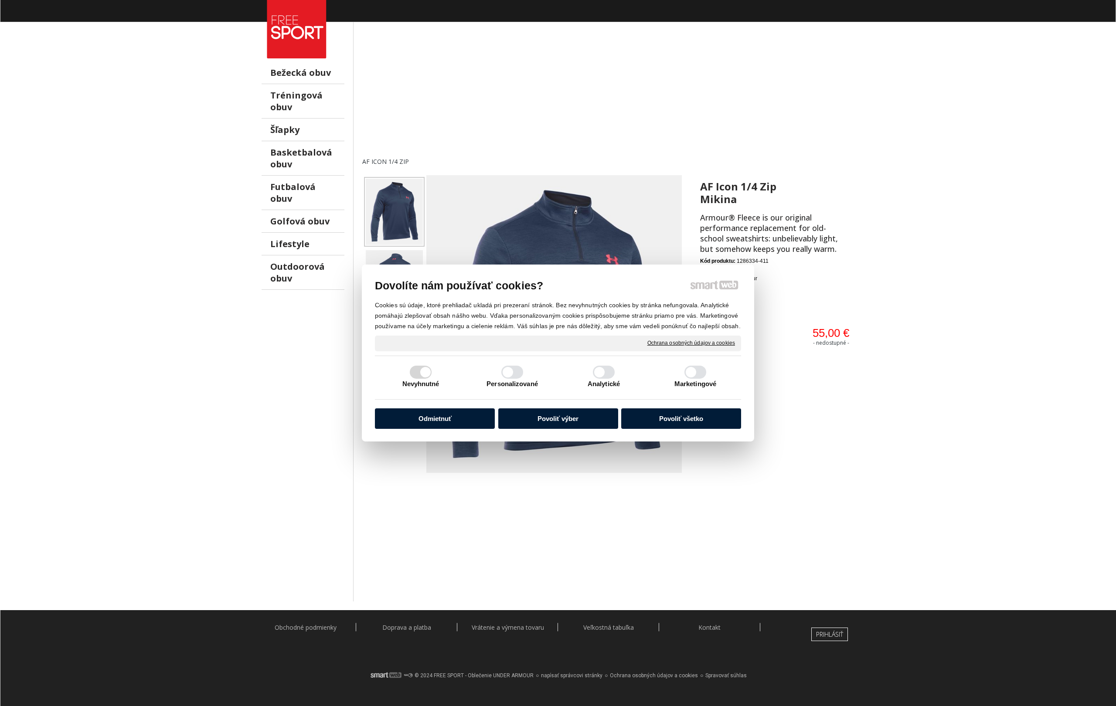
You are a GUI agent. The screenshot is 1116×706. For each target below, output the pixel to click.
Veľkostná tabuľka (608, 627)
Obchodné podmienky (306, 627)
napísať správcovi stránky (571, 675)
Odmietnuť (435, 418)
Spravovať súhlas (726, 675)
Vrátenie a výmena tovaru (508, 627)
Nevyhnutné (420, 383)
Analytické (604, 383)
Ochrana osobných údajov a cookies (691, 343)
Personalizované (512, 383)
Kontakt (709, 627)
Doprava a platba (406, 627)
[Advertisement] (608, 96)
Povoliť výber (558, 418)
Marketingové (695, 383)
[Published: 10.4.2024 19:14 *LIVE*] (408, 675)
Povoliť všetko (681, 418)
